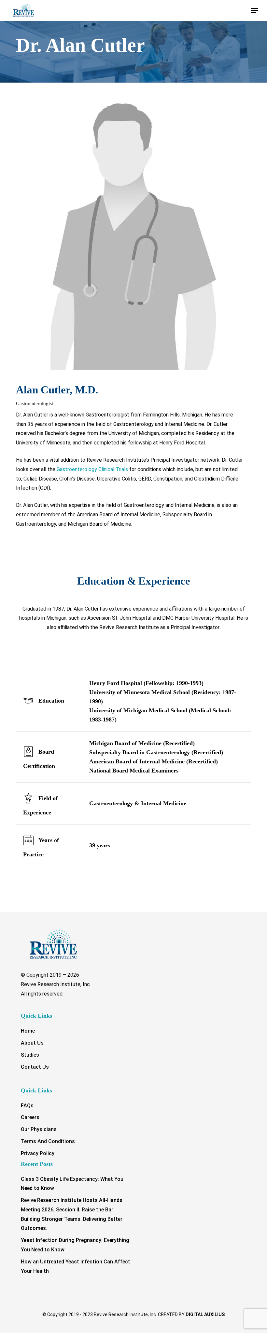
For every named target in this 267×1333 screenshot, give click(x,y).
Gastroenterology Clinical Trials (92, 469)
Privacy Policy (37, 1153)
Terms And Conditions (48, 1141)
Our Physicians (39, 1129)
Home (28, 1031)
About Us (32, 1043)
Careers (30, 1117)
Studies (30, 1055)
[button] (254, 10)
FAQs (27, 1105)
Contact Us (35, 1067)
